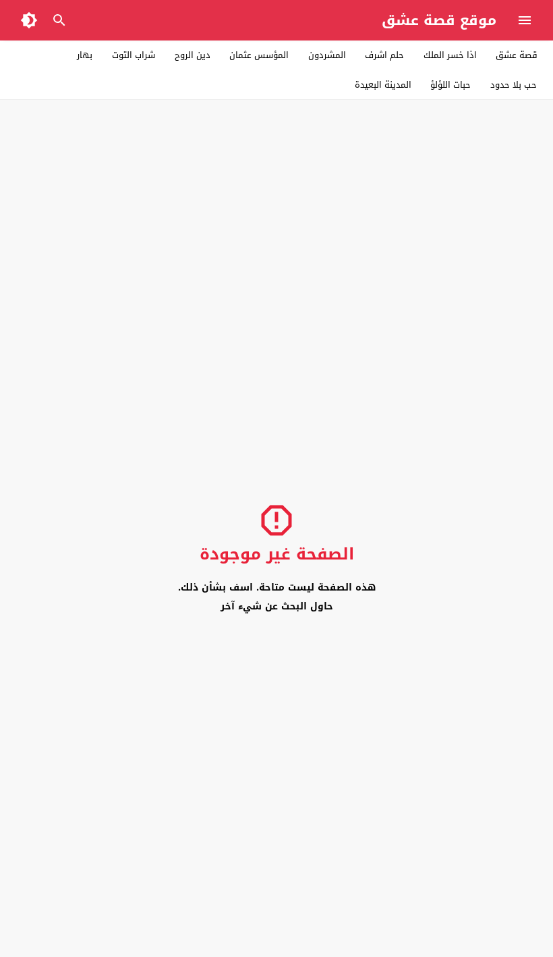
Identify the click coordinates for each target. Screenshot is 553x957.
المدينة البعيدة (383, 84)
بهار (84, 55)
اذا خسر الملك (450, 55)
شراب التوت (133, 55)
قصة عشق (516, 55)
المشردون (327, 55)
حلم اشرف (384, 55)
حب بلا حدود (513, 84)
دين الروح (192, 55)
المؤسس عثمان (259, 55)
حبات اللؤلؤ (450, 84)
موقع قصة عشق (439, 20)
